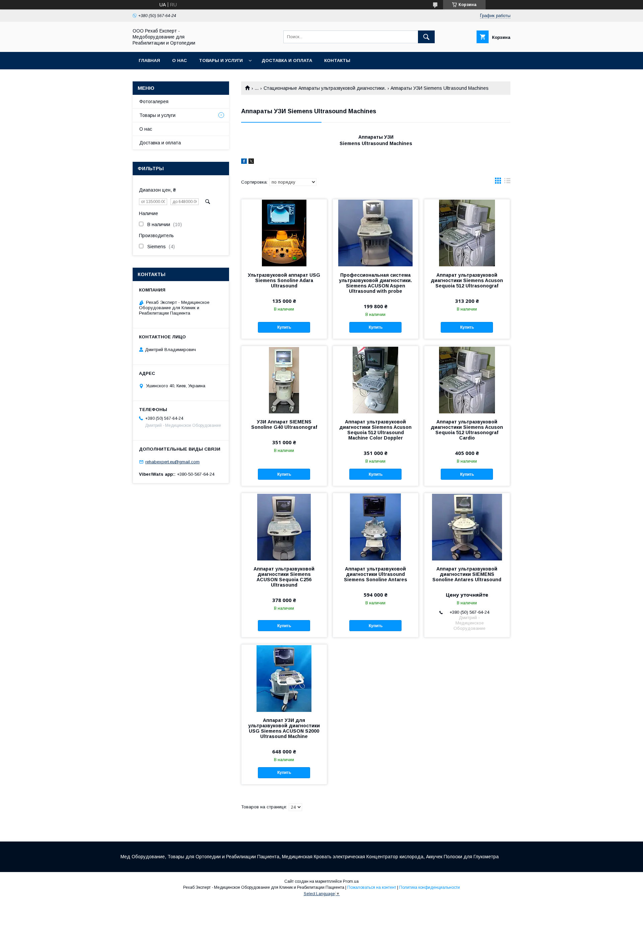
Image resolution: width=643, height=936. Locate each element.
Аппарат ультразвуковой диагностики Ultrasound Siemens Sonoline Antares (375, 574)
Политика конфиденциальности (429, 887)
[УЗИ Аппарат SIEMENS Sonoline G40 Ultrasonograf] (284, 379)
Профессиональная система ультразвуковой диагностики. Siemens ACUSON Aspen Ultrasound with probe (375, 283)
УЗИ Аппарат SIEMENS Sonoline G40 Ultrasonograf (284, 424)
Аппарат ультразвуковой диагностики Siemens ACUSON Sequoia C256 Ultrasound (284, 577)
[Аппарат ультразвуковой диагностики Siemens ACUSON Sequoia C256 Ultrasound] (284, 526)
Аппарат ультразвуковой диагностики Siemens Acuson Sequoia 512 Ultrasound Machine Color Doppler (375, 430)
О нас (179, 60)
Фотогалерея (153, 101)
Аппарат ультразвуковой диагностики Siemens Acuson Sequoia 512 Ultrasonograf (467, 280)
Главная (149, 60)
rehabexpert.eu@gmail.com (172, 461)
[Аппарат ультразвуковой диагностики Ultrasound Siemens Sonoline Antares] (375, 526)
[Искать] (426, 36)
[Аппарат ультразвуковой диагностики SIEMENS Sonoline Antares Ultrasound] (467, 526)
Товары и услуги (221, 60)
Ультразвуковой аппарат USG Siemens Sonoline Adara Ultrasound (284, 280)
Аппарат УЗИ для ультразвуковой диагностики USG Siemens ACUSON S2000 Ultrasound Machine (284, 728)
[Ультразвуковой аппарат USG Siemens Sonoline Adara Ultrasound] (284, 232)
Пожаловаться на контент (371, 887)
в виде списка (507, 182)
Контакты (337, 60)
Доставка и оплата (287, 60)
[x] (251, 162)
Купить (284, 327)
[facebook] (244, 162)
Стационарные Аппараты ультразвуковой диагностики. (325, 88)
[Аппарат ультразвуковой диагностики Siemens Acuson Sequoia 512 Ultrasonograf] (467, 232)
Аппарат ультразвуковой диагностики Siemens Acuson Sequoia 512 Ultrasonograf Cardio (467, 430)
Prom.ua (351, 881)
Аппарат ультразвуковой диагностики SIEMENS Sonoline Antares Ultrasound (466, 574)
